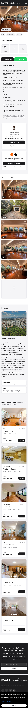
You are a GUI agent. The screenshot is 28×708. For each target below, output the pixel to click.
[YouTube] (10, 690)
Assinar (14, 668)
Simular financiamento (14, 163)
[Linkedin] (14, 690)
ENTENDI (14, 705)
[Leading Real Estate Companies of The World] (19, 680)
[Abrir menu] (26, 3)
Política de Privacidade (7, 701)
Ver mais (22, 440)
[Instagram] (6, 690)
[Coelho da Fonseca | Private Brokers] (7, 680)
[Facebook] (2, 690)
